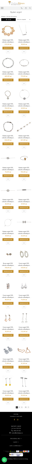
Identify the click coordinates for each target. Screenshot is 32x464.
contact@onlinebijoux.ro (17, 433)
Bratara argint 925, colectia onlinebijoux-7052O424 (8, 232)
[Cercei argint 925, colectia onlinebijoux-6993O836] (24, 286)
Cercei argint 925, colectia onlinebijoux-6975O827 (8, 392)
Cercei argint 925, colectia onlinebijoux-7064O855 (24, 328)
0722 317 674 (17, 431)
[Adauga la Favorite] (8, 51)
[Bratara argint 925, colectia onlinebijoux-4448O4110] (8, 126)
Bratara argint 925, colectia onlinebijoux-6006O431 (24, 105)
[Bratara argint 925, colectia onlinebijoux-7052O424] (8, 222)
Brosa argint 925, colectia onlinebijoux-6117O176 (8, 264)
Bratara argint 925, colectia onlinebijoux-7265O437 (8, 169)
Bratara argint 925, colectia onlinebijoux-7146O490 (24, 169)
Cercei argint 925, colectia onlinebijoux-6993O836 (24, 296)
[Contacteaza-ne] (22, 8)
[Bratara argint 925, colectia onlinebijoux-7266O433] (24, 190)
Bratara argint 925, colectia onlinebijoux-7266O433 (24, 201)
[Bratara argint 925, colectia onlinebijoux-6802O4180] (8, 63)
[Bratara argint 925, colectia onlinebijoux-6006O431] (24, 95)
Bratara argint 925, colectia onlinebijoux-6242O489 (8, 41)
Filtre (9, 19)
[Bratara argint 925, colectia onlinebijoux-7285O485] (24, 63)
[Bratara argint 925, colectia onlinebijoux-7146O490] (24, 158)
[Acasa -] (16, 3)
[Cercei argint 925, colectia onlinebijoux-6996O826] (8, 318)
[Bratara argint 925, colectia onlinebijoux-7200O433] (8, 190)
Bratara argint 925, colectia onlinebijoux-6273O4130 (24, 137)
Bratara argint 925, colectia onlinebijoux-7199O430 (24, 232)
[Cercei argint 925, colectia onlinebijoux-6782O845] (24, 350)
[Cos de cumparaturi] (26, 8)
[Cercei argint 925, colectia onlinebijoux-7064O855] (24, 318)
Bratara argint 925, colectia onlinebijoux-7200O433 (8, 201)
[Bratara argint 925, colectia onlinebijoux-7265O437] (8, 158)
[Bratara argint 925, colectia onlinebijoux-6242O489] (8, 31)
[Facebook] (14, 419)
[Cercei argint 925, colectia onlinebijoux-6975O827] (8, 382)
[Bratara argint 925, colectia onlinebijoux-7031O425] (24, 31)
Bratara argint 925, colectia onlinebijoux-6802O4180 (8, 73)
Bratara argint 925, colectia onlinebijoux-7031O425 (24, 41)
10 (25, 407)
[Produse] (2, 8)
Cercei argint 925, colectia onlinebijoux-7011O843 (8, 296)
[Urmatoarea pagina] (28, 407)
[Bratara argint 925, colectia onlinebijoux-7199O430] (24, 222)
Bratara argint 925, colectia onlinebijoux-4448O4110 (8, 137)
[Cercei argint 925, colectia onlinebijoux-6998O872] (24, 254)
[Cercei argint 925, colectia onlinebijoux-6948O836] (8, 350)
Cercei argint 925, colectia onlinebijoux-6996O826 (8, 328)
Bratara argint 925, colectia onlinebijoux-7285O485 (24, 73)
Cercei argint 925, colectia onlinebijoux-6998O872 (24, 264)
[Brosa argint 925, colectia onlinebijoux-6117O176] (8, 254)
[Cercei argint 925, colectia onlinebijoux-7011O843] (8, 286)
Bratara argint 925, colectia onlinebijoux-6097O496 (8, 105)
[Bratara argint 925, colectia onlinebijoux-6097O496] (8, 95)
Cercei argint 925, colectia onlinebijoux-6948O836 (8, 360)
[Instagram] (17, 419)
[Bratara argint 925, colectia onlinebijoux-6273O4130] (24, 126)
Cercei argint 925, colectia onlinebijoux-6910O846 (24, 392)
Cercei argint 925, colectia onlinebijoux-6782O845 (24, 360)
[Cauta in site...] (30, 8)
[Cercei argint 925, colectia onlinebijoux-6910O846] (24, 382)
